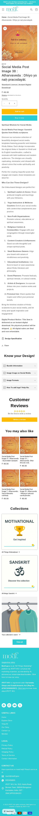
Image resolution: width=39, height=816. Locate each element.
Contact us (6, 730)
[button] (3, 9)
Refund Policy (7, 748)
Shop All (5, 724)
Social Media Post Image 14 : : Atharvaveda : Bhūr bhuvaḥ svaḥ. (27, 460)
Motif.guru (29, 804)
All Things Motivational (10, 552)
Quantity (5, 99)
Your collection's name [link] (10, 635)
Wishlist (5, 734)
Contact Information (9, 758)
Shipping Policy (7, 752)
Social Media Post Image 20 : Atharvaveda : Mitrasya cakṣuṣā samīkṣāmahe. (28, 492)
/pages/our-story (8, 662)
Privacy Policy (7, 745)
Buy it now (19, 118)
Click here (22, 688)
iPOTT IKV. (26, 806)
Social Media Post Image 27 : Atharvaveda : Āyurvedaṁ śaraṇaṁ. (10, 459)
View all (19, 642)
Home (4, 17)
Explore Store (7, 720)
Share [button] (6, 345)
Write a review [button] (19, 419)
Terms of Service (8, 755)
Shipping (4, 95)
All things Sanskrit (8, 593)
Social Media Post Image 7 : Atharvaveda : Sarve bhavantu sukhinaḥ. (10, 492)
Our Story (5, 727)
